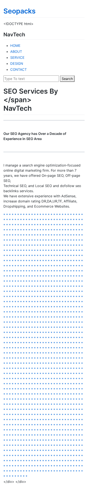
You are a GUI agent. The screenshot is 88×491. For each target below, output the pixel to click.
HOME (15, 45)
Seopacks (19, 11)
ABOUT (16, 51)
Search (67, 79)
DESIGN (16, 63)
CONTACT (18, 69)
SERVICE (17, 57)
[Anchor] (27, 34)
